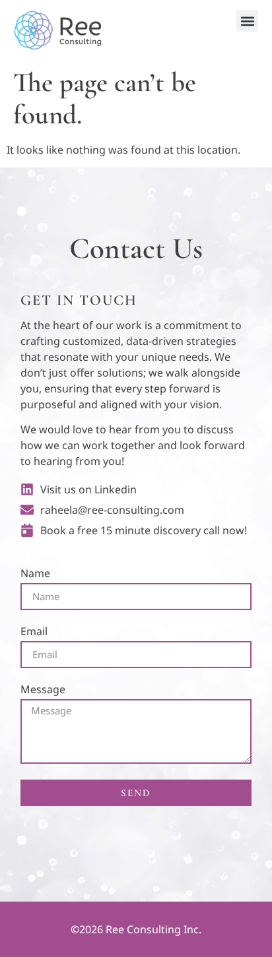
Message (42, 690)
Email (34, 632)
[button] (247, 21)
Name (35, 574)
